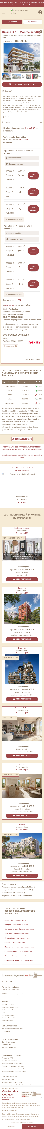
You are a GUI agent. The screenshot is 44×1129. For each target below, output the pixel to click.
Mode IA (34, 21)
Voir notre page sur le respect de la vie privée (16, 1119)
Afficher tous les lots (14, 219)
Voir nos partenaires (9, 1047)
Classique (13, 21)
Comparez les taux (23, 439)
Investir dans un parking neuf (12, 1063)
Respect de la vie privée (10, 1007)
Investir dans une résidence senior (14, 1071)
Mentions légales (8, 1004)
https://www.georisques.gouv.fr (15, 330)
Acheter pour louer (8, 1079)
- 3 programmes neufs (16, 924)
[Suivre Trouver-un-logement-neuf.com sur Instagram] (6, 981)
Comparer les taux (15, 164)
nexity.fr (38, 359)
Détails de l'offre (23, 558)
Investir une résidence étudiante (13, 1069)
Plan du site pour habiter (10, 987)
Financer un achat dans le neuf (13, 1066)
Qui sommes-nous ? (9, 1015)
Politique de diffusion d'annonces (13, 1010)
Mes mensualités (14, 158)
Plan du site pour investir (10, 990)
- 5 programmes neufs (15, 920)
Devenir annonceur (8, 1042)
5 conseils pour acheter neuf (12, 1082)
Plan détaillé (33, 175)
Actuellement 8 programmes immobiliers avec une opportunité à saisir (22, 456)
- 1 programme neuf (17, 938)
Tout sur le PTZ (7, 1058)
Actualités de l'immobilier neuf (12, 1028)
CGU (3, 1012)
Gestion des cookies (9, 1018)
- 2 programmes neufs (19, 929)
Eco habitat (6, 1031)
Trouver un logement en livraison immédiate (17, 1085)
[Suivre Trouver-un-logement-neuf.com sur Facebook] (2, 981)
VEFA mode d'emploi (9, 1061)
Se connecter (6, 1045)
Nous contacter (7, 1020)
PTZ (19, 300)
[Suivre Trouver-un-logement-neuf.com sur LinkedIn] (11, 981)
